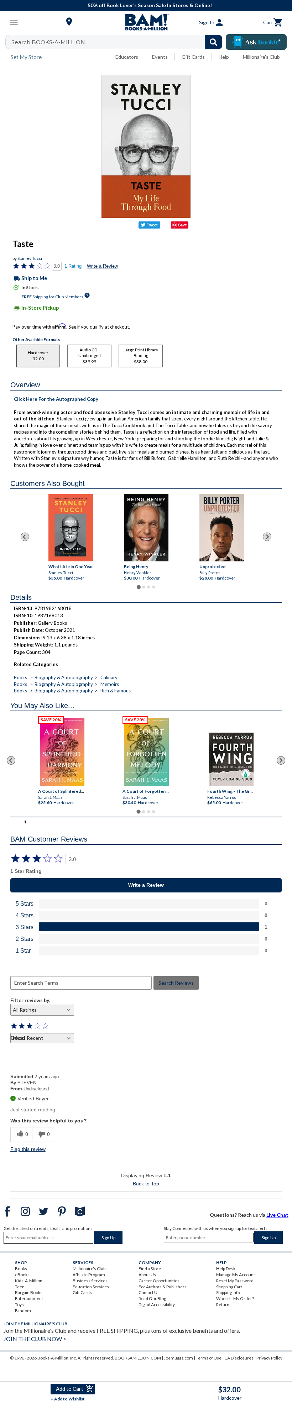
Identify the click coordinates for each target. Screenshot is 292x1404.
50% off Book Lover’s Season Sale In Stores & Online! (150, 5)
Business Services (90, 1280)
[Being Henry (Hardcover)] (146, 527)
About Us (147, 1274)
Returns (223, 1304)
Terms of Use (208, 1358)
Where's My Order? (235, 1298)
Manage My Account (235, 1274)
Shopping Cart (229, 1286)
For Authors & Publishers (163, 1286)
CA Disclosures (239, 1358)
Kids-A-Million (28, 1280)
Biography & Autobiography (64, 677)
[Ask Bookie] (256, 42)
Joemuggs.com (178, 1358)
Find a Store (150, 1268)
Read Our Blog (152, 1298)
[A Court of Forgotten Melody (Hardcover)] (147, 752)
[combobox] (118, 42)
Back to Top (146, 1183)
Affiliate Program (89, 1274)
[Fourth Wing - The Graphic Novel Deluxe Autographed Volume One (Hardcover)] (231, 759)
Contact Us (149, 1292)
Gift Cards (193, 57)
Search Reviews (176, 983)
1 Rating (73, 266)
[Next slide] (267, 537)
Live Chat (277, 1215)
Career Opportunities (159, 1280)
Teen (20, 1286)
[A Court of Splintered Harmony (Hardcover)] (62, 752)
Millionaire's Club (261, 57)
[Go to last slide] (25, 537)
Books (20, 677)
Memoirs (109, 684)
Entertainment (29, 1298)
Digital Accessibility (157, 1304)
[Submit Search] (213, 42)
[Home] (146, 22)
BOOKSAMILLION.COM (138, 1358)
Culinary (109, 677)
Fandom (23, 1310)
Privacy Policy (269, 1358)
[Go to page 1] (138, 587)
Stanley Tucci (29, 258)
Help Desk (225, 1268)
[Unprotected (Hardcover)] (221, 527)
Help (224, 57)
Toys (19, 1304)
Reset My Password (235, 1280)
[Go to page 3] (148, 587)
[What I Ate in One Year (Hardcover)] (70, 527)
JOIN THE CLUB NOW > (35, 1338)
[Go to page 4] (153, 587)
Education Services (91, 1286)
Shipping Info (228, 1292)
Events (160, 57)
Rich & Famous (115, 690)
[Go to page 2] (143, 587)
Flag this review (28, 1149)
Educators (126, 57)
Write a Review (102, 266)
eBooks (22, 1274)
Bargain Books (28, 1292)
